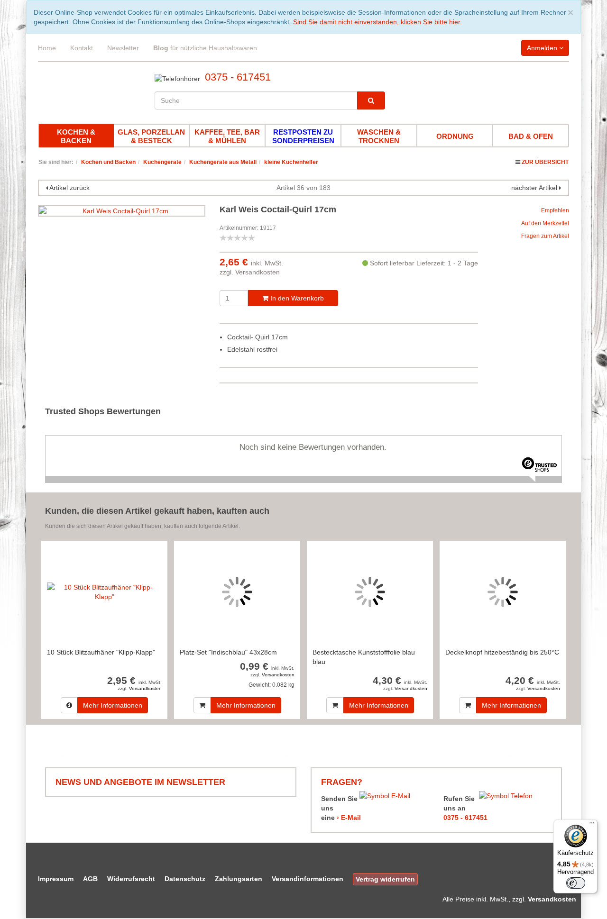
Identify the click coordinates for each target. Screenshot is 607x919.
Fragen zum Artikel (545, 236)
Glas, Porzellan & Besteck (151, 136)
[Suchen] (371, 100)
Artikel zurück (69, 187)
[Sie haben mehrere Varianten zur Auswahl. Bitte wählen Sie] (69, 705)
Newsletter (123, 48)
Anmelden (543, 48)
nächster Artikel (535, 187)
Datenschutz (185, 878)
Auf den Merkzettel (545, 223)
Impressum (56, 878)
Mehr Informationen (112, 705)
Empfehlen (555, 210)
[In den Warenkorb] (202, 705)
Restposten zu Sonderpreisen (303, 136)
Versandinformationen (307, 878)
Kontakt (81, 48)
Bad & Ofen (530, 136)
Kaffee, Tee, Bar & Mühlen (227, 136)
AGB (90, 878)
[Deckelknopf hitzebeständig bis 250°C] (502, 591)
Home (47, 48)
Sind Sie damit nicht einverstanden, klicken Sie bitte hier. (377, 22)
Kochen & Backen (76, 136)
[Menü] (592, 825)
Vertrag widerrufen (385, 879)
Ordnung (455, 136)
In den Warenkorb (296, 298)
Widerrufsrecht (131, 878)
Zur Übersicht (545, 162)
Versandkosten (257, 272)
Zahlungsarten (238, 878)
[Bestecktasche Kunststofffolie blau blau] (370, 591)
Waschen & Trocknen (379, 136)
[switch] (575, 883)
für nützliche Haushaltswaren (205, 48)
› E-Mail (349, 817)
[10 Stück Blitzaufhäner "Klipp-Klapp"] (104, 591)
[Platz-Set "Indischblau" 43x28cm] (237, 591)
